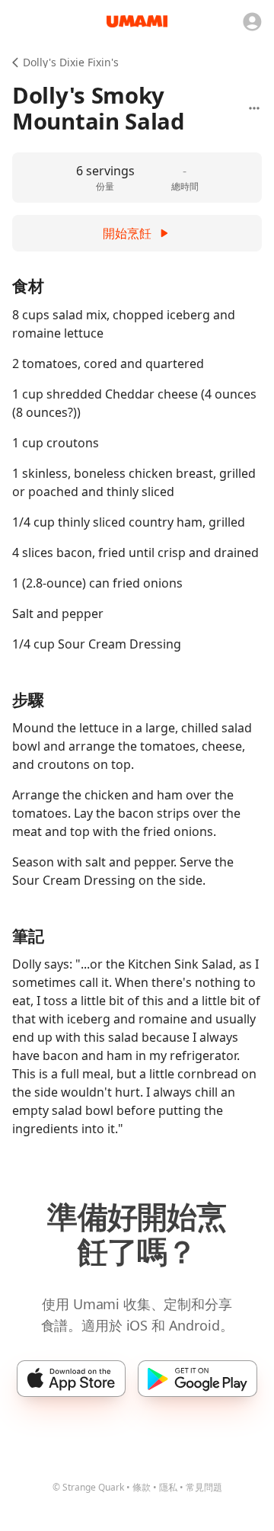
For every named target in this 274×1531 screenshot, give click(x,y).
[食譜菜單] (254, 108)
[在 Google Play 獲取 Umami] (197, 1378)
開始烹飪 (127, 233)
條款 (141, 1487)
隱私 (168, 1487)
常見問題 (204, 1487)
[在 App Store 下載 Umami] (71, 1378)
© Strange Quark (88, 1487)
